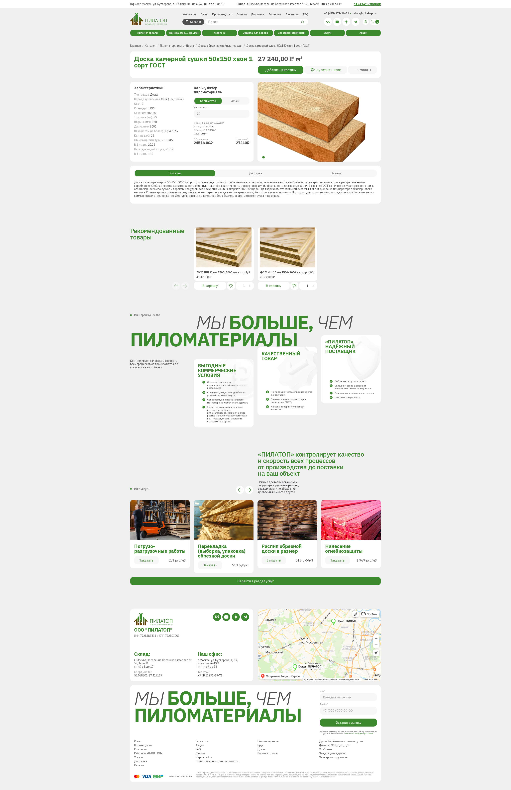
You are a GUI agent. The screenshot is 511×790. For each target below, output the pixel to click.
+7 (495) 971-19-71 (336, 13)
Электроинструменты (291, 32)
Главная (135, 45)
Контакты (189, 14)
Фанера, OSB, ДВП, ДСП (184, 32)
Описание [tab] (175, 173)
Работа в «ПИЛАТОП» (148, 769)
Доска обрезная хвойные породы (220, 45)
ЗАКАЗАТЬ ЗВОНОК (367, 4)
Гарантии (275, 14)
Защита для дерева (255, 32)
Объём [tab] (235, 101)
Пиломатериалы (147, 32)
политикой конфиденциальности (359, 750)
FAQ (305, 14)
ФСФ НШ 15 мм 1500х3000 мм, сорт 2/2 (287, 272)
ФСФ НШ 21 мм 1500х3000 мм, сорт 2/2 (223, 272)
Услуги (327, 32)
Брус (260, 761)
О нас (204, 14)
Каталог (150, 45)
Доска (190, 45)
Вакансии (292, 14)
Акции (363, 32)
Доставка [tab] (255, 173)
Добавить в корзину (280, 70)
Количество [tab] (208, 101)
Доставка (257, 14)
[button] (263, 157)
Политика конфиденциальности (217, 777)
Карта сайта (204, 773)
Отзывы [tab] (336, 173)
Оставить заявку (348, 739)
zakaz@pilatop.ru (364, 13)
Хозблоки (220, 32)
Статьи (200, 769)
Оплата (242, 14)
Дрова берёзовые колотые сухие (341, 757)
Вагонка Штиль (267, 769)
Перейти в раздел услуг (255, 581)
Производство (222, 14)
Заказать (146, 560)
